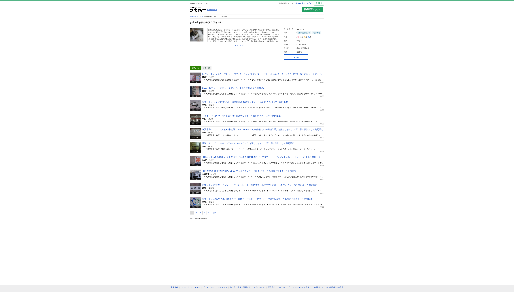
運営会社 (271, 287)
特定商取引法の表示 (334, 287)
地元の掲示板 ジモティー (286, 3)
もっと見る (239, 46)
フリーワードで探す (300, 287)
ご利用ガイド (318, 287)
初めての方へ (300, 3)
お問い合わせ (259, 287)
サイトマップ (284, 287)
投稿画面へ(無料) (312, 9)
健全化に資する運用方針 (240, 287)
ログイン (309, 3)
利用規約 (174, 287)
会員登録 (319, 3)
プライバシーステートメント (215, 287)
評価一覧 (206, 68)
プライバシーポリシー (190, 287)
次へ (215, 213)
